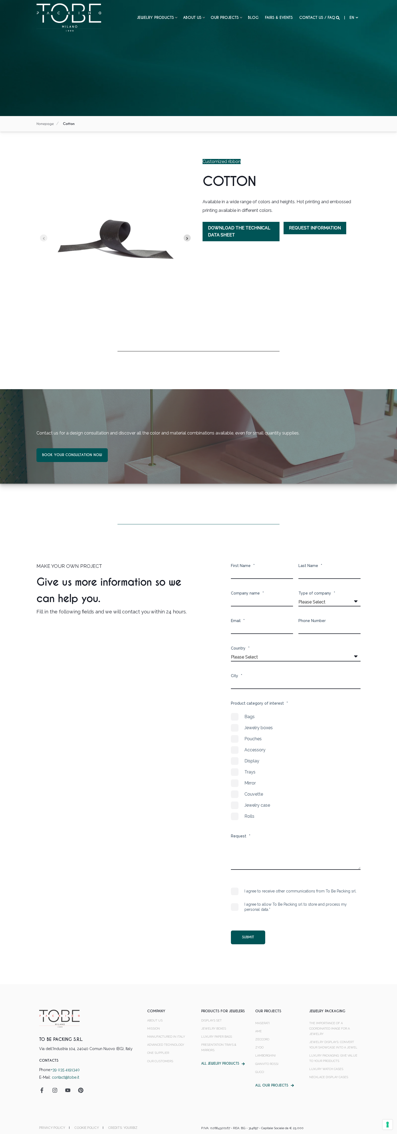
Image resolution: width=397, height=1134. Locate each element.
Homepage (45, 123)
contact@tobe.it (65, 1077)
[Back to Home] (68, 17)
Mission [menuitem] (153, 1028)
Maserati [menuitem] (262, 1023)
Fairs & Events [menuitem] (279, 17)
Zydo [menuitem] (259, 1047)
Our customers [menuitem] (160, 1061)
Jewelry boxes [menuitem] (213, 1028)
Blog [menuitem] (253, 17)
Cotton (69, 123)
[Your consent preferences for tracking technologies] (387, 1124)
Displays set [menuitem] (211, 1020)
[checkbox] (296, 766)
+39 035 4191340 (65, 1070)
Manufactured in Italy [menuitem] (166, 1036)
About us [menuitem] (192, 17)
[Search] (338, 17)
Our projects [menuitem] (225, 17)
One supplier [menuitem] (158, 1053)
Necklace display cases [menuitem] (328, 1077)
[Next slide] (187, 238)
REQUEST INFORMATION (315, 227)
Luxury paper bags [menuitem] (216, 1036)
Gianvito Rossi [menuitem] (266, 1064)
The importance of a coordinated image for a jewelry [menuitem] (329, 1028)
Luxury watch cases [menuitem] (326, 1069)
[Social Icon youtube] (67, 1090)
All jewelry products (220, 1063)
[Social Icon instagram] (54, 1090)
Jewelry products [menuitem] (155, 17)
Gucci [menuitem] (259, 1072)
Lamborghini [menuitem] (265, 1055)
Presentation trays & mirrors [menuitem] (218, 1047)
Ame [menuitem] (258, 1031)
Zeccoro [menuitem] (262, 1039)
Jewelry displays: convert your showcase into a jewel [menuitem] (333, 1044)
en (351, 17)
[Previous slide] (43, 238)
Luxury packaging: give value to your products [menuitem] (333, 1058)
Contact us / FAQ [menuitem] (317, 17)
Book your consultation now (72, 455)
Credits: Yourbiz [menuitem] (122, 1128)
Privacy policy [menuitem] (52, 1128)
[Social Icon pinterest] (78, 1090)
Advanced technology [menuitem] (165, 1045)
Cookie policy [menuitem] (86, 1128)
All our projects (271, 1085)
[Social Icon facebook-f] (43, 1090)
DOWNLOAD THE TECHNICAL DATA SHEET (239, 231)
